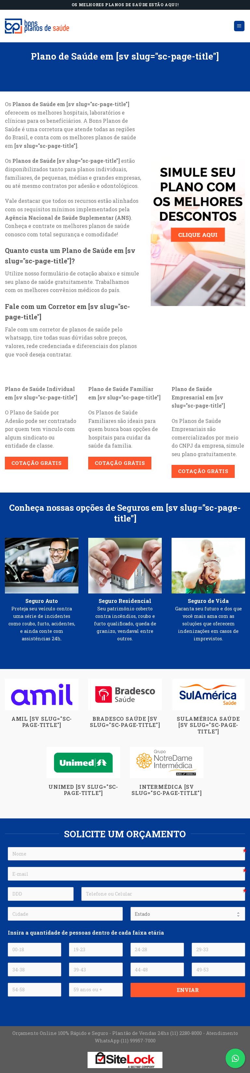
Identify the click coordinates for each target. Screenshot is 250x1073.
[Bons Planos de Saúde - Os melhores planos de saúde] (37, 26)
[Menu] (239, 26)
